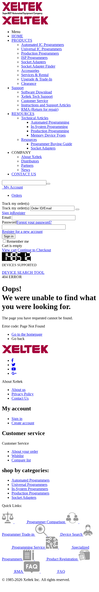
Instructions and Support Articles (46, 105)
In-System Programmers (30, 489)
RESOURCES (23, 114)
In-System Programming (49, 127)
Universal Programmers (29, 485)
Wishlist (18, 456)
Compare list (21, 460)
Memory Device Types (48, 135)
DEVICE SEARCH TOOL (23, 272)
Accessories (30, 71)
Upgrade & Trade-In (36, 79)
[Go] (77, 209)
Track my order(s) (15, 208)
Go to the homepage (27, 334)
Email (6, 217)
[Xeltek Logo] (22, 14)
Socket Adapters (33, 62)
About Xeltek (31, 157)
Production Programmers (40, 53)
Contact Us (20, 398)
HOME (17, 36)
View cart (9, 250)
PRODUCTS (22, 40)
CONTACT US (24, 174)
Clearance (28, 83)
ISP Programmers (34, 58)
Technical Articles (34, 118)
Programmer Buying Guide (51, 144)
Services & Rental (35, 75)
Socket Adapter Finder (38, 66)
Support (18, 88)
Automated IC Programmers (42, 45)
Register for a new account (22, 232)
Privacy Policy (23, 394)
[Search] (48, 183)
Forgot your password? (34, 222)
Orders (17, 195)
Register (19, 213)
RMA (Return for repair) (39, 109)
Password (9, 222)
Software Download (36, 92)
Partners (27, 165)
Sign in (7, 213)
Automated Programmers (31, 480)
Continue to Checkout (34, 250)
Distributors (30, 161)
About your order (25, 451)
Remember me (18, 241)
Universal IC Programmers (41, 49)
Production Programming (50, 131)
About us (18, 390)
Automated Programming (50, 122)
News (25, 170)
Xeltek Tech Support (37, 96)
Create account (23, 423)
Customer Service (34, 101)
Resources (29, 140)
